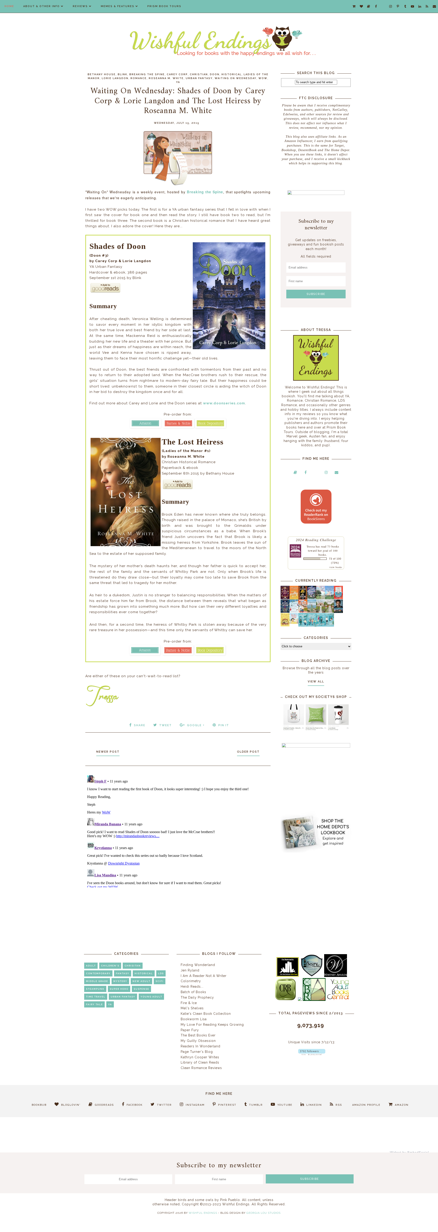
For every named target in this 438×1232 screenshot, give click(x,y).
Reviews (80, 6)
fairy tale (94, 1004)
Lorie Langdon (115, 78)
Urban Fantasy (199, 78)
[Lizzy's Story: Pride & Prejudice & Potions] (285, 598)
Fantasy (122, 973)
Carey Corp (177, 74)
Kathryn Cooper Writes (200, 1057)
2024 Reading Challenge (316, 539)
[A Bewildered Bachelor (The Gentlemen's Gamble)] (329, 598)
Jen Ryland (190, 970)
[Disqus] (178, 830)
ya (178, 82)
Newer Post (108, 751)
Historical (232, 74)
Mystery (120, 981)
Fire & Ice (189, 1003)
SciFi (160, 981)
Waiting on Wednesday (235, 78)
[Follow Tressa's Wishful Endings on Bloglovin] (311, 1054)
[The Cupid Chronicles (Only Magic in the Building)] (329, 625)
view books (335, 567)
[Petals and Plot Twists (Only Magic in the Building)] (311, 625)
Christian (199, 74)
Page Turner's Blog (197, 1052)
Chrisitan (133, 965)
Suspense (141, 989)
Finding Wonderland (198, 965)
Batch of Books (193, 992)
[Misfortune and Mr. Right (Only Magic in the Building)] (302, 625)
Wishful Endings (203, 1212)
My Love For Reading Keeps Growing (212, 1024)
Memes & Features (117, 6)
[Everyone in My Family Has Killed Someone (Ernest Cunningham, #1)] (338, 598)
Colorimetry (191, 981)
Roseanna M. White (166, 78)
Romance (138, 78)
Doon (214, 74)
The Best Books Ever (198, 1035)
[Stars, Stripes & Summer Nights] (311, 598)
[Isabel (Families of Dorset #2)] (329, 611)
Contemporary (98, 973)
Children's (110, 965)
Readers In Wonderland (200, 1046)
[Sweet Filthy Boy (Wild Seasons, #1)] (293, 598)
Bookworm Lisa (194, 1019)
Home (9, 6)
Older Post (248, 751)
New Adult (141, 981)
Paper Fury (190, 1030)
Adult (91, 965)
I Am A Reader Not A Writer (204, 976)
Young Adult (151, 996)
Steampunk (95, 989)
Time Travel (95, 996)
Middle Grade (97, 981)
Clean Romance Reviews (201, 1068)
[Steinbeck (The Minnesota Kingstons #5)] (338, 612)
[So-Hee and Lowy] (293, 623)
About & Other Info (41, 6)
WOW (262, 78)
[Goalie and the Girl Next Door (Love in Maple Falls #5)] (302, 611)
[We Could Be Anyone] (302, 598)
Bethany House (102, 74)
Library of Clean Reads (200, 1062)
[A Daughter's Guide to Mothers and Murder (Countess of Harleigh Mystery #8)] (285, 625)
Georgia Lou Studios (263, 1212)
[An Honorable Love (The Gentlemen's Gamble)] (320, 598)
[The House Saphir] (285, 611)
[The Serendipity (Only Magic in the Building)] (320, 625)
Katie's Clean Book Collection (206, 1013)
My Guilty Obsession (198, 1041)
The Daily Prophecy (197, 997)
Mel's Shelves (192, 1008)
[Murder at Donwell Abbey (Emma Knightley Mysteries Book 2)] (293, 611)
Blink (122, 74)
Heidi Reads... (192, 986)
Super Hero (119, 989)
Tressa (311, 546)
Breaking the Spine (147, 74)
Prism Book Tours (164, 6)
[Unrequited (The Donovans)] (311, 612)
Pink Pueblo (230, 1200)
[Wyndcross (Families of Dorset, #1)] (320, 611)
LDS (161, 973)
